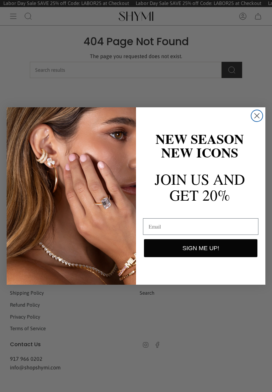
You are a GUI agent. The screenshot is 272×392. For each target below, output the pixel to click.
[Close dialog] (257, 116)
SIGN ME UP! (200, 248)
